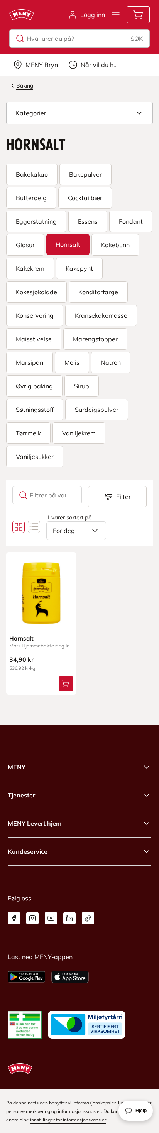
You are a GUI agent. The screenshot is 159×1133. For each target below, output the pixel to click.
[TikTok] (88, 918)
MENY (16, 767)
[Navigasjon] (115, 14)
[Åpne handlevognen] (138, 14)
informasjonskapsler (79, 1111)
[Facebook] (14, 918)
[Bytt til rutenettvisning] (18, 527)
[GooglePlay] (26, 977)
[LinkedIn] (69, 918)
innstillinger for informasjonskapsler (68, 1120)
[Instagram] (32, 918)
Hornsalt (21, 638)
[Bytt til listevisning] (34, 527)
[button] (79, 113)
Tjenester (21, 795)
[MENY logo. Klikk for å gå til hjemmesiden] (21, 14)
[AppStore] (70, 977)
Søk (136, 38)
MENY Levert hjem (34, 823)
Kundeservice (27, 851)
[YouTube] (51, 918)
